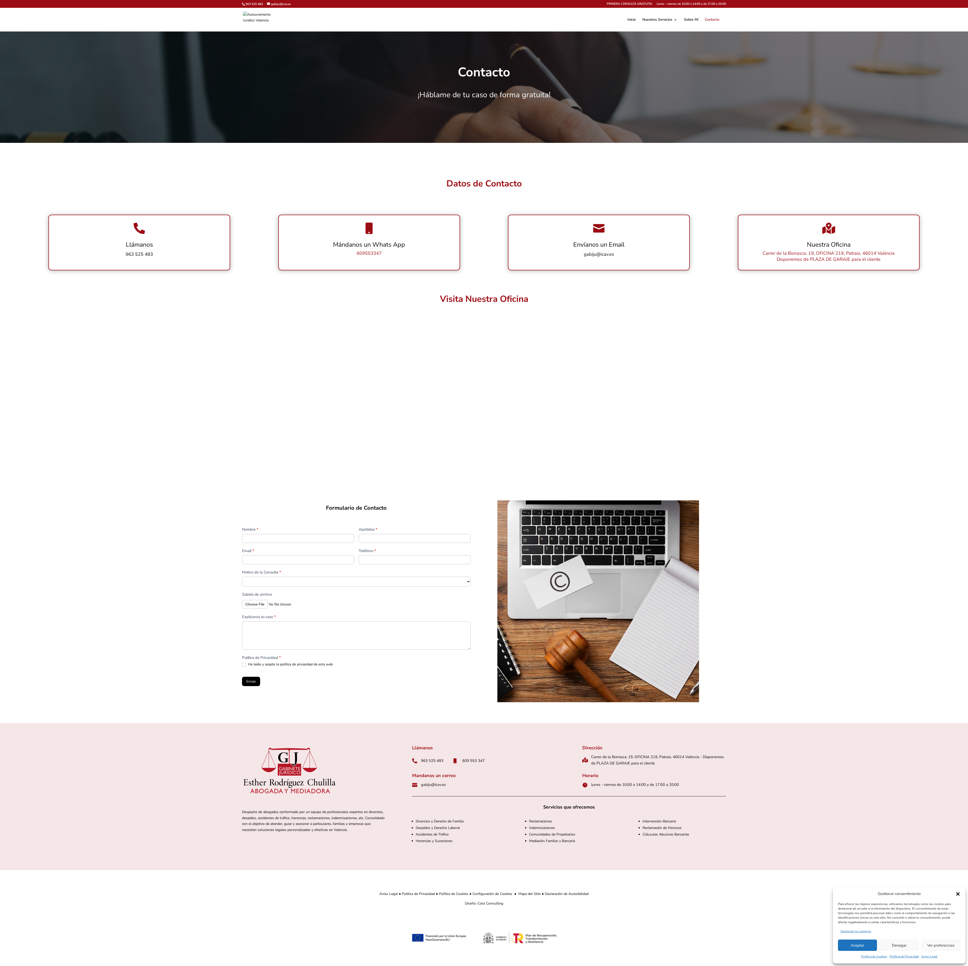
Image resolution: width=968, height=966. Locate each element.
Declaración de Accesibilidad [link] (567, 893)
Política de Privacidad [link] (904, 956)
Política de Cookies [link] (874, 956)
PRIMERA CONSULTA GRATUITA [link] (629, 4)
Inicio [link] (631, 20)
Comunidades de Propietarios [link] (552, 834)
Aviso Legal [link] (929, 956)
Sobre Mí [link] (691, 20)
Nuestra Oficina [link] (829, 244)
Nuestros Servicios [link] (657, 20)
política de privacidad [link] (296, 664)
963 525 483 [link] (254, 4)
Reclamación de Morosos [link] (662, 827)
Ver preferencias (940, 945)
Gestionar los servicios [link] (855, 931)
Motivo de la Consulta (261, 572)
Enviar (251, 681)
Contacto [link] (712, 20)
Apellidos (368, 529)
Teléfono (367, 550)
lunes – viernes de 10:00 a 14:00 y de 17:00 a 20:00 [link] (691, 4)
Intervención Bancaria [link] (659, 821)
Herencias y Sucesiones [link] (434, 841)
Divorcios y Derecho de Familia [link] (440, 821)
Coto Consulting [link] (490, 903)
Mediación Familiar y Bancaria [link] (552, 841)
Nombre (250, 529)
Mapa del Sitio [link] (529, 893)
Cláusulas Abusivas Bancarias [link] (666, 834)
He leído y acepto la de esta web (290, 664)
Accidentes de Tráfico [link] (432, 834)
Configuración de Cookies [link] (492, 893)
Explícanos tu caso (259, 616)
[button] (957, 893)
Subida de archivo (257, 594)
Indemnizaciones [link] (542, 827)
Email (248, 550)
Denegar (899, 945)
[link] (260, 19)
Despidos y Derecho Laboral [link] (438, 827)
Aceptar (857, 945)
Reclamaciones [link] (540, 821)
